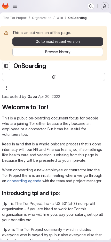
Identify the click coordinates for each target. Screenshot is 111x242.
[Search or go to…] (91, 6)
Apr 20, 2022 (49, 96)
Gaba (32, 96)
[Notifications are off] (53, 77)
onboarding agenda (24, 181)
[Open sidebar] (6, 66)
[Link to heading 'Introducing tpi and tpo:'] (63, 193)
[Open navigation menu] (15, 6)
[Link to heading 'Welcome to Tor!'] (51, 107)
